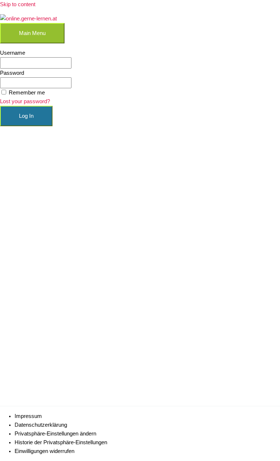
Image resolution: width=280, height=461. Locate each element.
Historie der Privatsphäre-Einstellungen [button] (61, 442)
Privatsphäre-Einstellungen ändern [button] (55, 434)
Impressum (28, 416)
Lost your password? (25, 101)
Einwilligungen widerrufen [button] (44, 451)
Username (12, 53)
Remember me (27, 93)
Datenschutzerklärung (41, 425)
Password (12, 73)
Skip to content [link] (17, 4)
